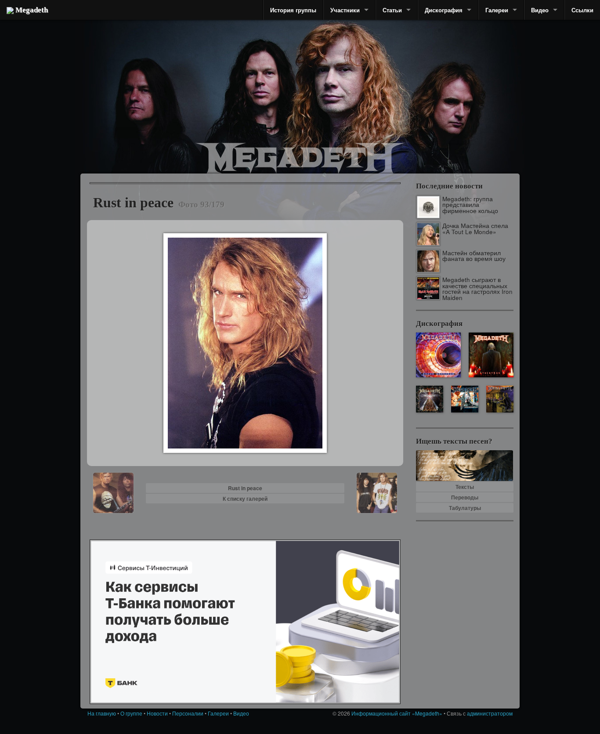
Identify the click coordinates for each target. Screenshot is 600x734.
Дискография (444, 10)
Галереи (496, 10)
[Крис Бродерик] (261, 81)
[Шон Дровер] (135, 94)
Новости (157, 713)
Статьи (392, 10)
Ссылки (582, 10)
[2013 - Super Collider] (438, 355)
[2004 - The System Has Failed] (499, 399)
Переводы (464, 497)
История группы (293, 10)
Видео (540, 10)
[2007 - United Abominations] (464, 399)
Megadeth (31, 10)
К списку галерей (245, 499)
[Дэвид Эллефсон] (450, 105)
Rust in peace (245, 488)
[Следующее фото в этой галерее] (377, 491)
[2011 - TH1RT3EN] (491, 355)
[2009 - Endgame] (429, 399)
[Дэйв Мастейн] (339, 79)
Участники (345, 10)
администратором (490, 713)
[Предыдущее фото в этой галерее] (113, 491)
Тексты (464, 487)
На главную (101, 713)
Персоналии (187, 713)
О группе (131, 713)
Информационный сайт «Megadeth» (396, 713)
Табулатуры (465, 508)
